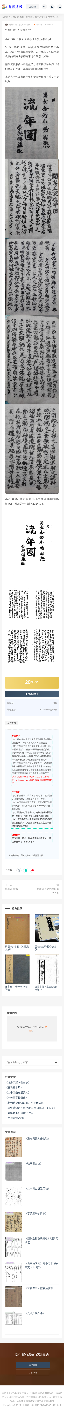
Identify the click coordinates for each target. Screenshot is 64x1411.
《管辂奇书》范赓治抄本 (19, 1113)
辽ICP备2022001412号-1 (48, 1405)
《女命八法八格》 (15, 1118)
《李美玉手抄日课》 (16, 1098)
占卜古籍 (11, 723)
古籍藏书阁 (18, 17)
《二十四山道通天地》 (18, 1092)
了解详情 (33, 1373)
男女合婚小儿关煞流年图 (32, 855)
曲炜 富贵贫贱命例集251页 (48, 891)
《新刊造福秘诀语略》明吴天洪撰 (24, 1103)
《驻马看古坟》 (14, 1087)
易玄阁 (29, 17)
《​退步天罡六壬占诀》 (18, 1082)
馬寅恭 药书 (11, 889)
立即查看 (33, 1365)
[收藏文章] (19, 870)
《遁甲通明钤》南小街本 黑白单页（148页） (30, 1108)
